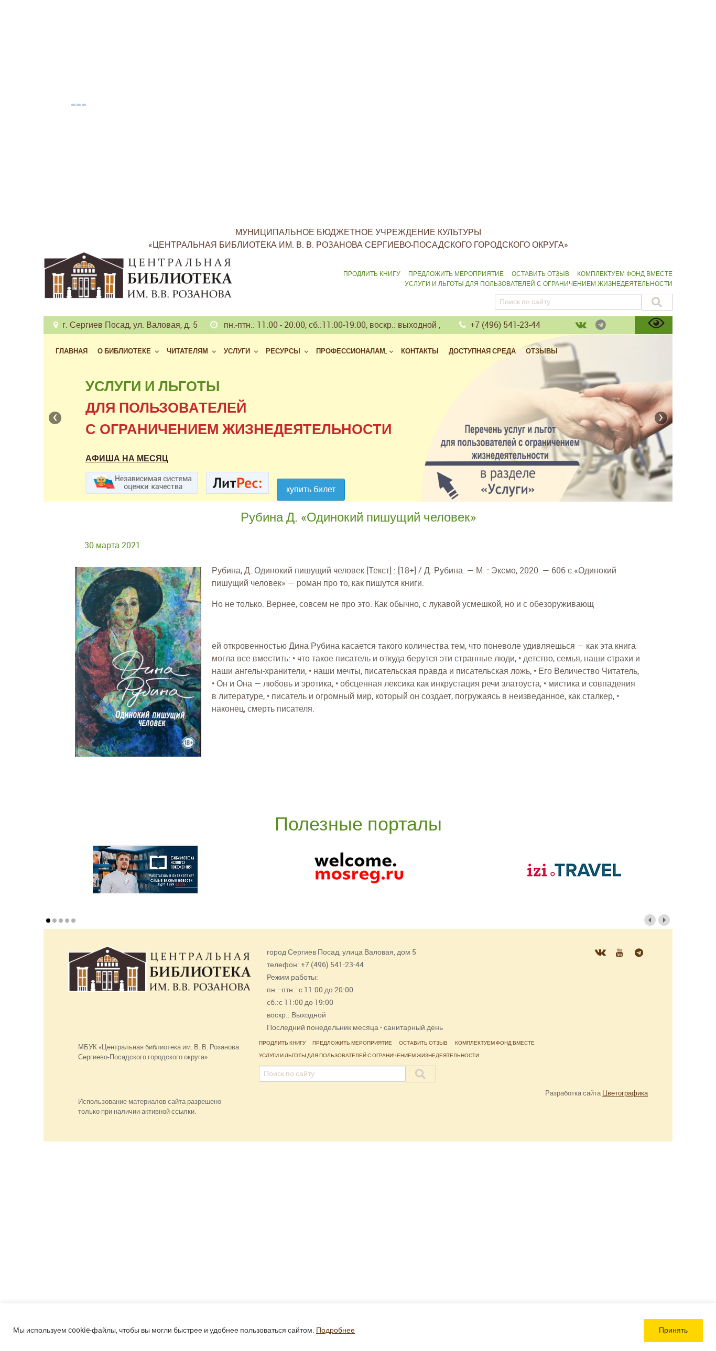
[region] (358, 1327)
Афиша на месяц (126, 458)
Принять (673, 1330)
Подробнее (335, 1330)
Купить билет (310, 489)
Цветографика (625, 1093)
